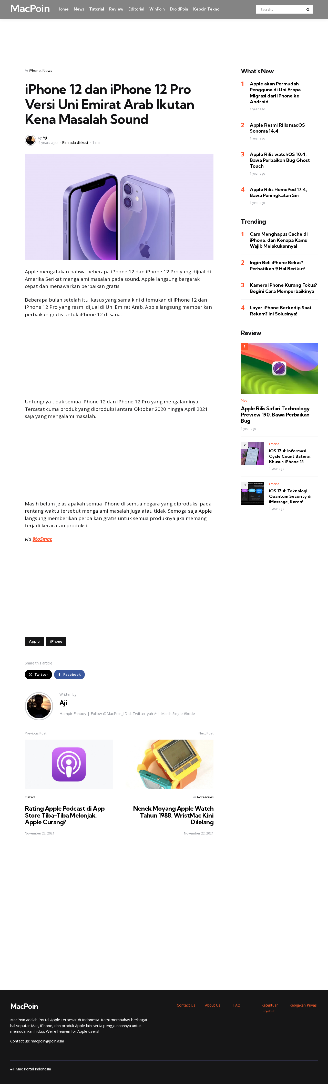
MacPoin (30, 8)
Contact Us (186, 1005)
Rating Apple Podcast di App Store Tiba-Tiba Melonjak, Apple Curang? (65, 815)
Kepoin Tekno (206, 9)
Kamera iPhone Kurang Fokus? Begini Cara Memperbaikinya (283, 288)
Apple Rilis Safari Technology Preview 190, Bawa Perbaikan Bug (275, 414)
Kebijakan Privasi (303, 1005)
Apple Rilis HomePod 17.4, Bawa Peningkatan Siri (278, 192)
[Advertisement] (164, 36)
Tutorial (96, 9)
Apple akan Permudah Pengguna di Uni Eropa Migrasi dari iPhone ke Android (275, 93)
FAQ (236, 1005)
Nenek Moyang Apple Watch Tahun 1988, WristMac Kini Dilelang (173, 815)
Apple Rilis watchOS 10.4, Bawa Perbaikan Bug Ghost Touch (280, 160)
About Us (212, 1005)
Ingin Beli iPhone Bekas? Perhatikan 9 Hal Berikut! (277, 266)
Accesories (205, 797)
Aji (45, 137)
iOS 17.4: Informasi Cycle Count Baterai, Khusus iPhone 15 (290, 456)
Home (63, 9)
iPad (31, 797)
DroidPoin (179, 9)
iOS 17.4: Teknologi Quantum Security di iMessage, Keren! (290, 496)
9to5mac (42, 539)
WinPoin (157, 9)
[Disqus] (119, 913)
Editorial (136, 9)
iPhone (35, 70)
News (79, 9)
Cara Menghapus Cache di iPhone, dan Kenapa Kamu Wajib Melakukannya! (279, 240)
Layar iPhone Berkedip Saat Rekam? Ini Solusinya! (281, 311)
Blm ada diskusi (75, 142)
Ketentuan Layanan (270, 1008)
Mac (244, 400)
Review (116, 9)
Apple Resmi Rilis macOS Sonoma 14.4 (277, 128)
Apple (34, 641)
